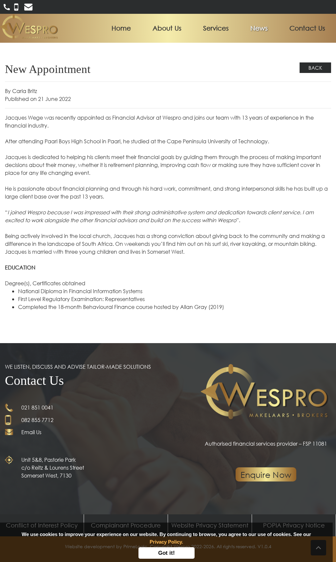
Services (216, 28)
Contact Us (307, 28)
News (259, 28)
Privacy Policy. (166, 542)
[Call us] (7, 6)
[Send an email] (28, 6)
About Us (167, 28)
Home (123, 28)
